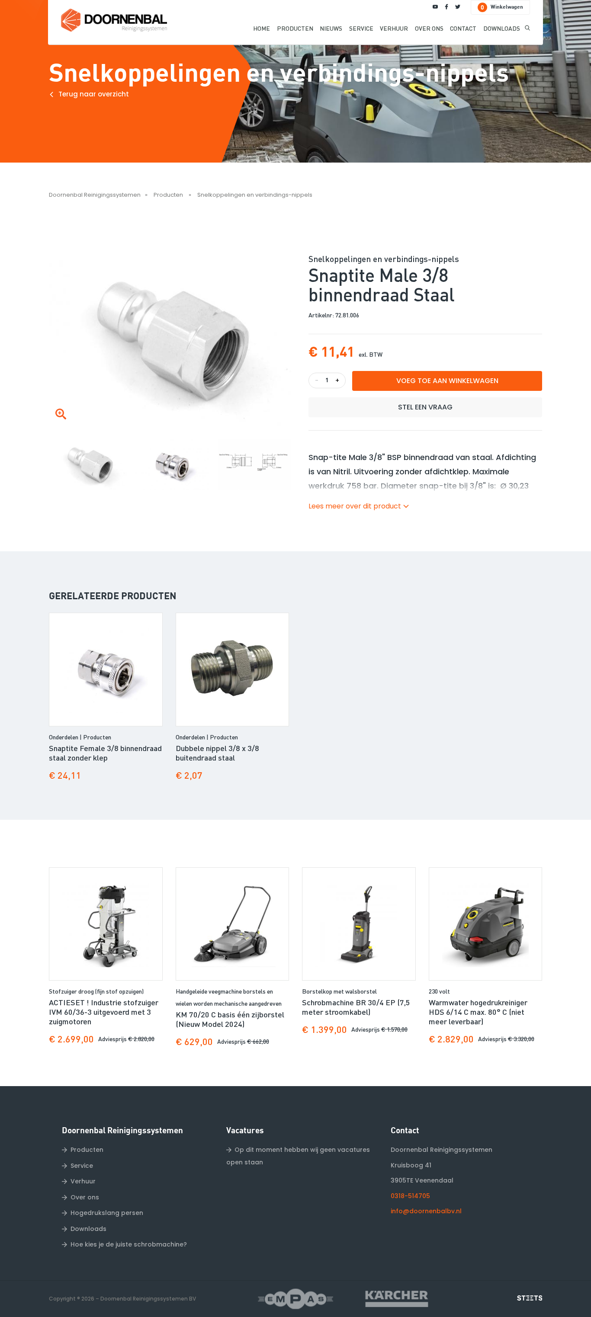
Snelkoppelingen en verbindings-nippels (254, 195)
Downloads (88, 1228)
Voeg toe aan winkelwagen (447, 381)
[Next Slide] (288, 462)
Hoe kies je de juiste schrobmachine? (129, 1244)
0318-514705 (410, 1196)
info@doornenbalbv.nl (426, 1211)
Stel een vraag (425, 407)
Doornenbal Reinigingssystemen (95, 195)
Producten (169, 195)
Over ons (85, 1197)
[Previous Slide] (56, 462)
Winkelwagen (502, 8)
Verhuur (83, 1181)
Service (82, 1165)
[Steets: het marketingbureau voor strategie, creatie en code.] (529, 1298)
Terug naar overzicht (93, 93)
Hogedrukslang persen (107, 1212)
